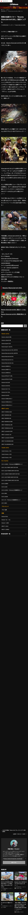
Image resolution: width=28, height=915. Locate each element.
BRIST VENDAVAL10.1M (7, 428)
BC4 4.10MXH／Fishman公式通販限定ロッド (12, 464)
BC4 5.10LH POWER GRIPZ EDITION (10, 470)
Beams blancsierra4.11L (7, 359)
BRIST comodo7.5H (6, 434)
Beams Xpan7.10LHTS (7, 346)
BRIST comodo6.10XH (7, 431)
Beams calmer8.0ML (6, 337)
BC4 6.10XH (4, 487)
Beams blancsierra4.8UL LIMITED (10, 353)
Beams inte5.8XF (6, 382)
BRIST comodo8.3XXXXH (8, 437)
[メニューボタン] (26, 4)
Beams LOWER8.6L (6, 372)
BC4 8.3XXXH (5, 496)
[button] (25, 858)
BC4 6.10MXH (5, 483)
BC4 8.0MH (4, 493)
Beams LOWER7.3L (6, 369)
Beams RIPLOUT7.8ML (7, 376)
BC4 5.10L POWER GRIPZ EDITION (10, 467)
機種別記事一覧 (5, 330)
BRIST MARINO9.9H (6, 418)
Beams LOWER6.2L (6, 366)
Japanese (5, 1)
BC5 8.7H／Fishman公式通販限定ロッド (11, 500)
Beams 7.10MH (5, 523)
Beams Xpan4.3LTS (6, 343)
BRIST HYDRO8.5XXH (7, 412)
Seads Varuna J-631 (6, 451)
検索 (2, 323)
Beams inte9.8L (5, 395)
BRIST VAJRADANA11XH (7, 444)
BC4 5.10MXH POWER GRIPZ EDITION (11, 474)
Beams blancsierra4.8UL (20, 25)
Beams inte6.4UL (6, 385)
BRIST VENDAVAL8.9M (7, 425)
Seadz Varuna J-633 (6, 457)
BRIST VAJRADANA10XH (7, 441)
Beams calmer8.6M (6, 340)
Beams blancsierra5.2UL (7, 363)
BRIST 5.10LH (5, 526)
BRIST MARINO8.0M (6, 415)
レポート (12, 25)
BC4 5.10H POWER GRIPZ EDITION (10, 477)
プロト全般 (4, 509)
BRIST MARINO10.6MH (7, 421)
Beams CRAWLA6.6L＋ (7, 398)
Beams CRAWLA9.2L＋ (7, 405)
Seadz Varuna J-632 (6, 454)
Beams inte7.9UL (6, 392)
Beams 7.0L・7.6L (6, 519)
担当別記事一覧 (5, 534)
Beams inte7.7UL (6, 389)
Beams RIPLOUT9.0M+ (7, 379)
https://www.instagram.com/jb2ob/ (13, 858)
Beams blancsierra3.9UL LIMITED (10, 350)
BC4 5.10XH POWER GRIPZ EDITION (10, 480)
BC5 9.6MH (4, 503)
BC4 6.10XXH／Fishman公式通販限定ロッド (12, 490)
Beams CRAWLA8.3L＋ (7, 402)
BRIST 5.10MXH (5, 529)
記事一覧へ (14, 862)
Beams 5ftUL (5, 516)
